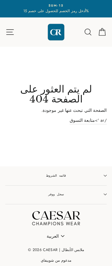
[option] (56, 8)
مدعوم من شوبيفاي (56, 260)
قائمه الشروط (56, 175)
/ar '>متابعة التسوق (88, 120)
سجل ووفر (55, 194)
